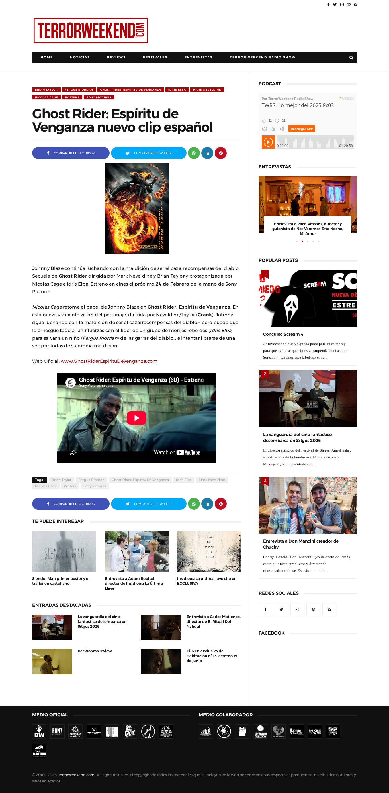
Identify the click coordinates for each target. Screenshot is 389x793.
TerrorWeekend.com (76, 775)
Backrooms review (95, 651)
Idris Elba (177, 89)
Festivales (155, 57)
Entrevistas (199, 57)
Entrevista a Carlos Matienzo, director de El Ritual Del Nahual (214, 621)
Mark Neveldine (207, 89)
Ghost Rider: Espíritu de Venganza (130, 89)
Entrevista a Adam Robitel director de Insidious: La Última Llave (134, 583)
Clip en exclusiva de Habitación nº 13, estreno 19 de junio (212, 655)
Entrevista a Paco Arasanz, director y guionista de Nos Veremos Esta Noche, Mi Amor (307, 228)
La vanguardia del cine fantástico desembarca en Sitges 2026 (102, 621)
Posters (72, 97)
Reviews (116, 57)
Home (47, 57)
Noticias (80, 57)
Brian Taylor (46, 89)
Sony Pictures (99, 97)
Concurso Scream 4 (283, 334)
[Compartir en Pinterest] (221, 152)
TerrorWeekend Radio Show (263, 57)
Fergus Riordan (79, 89)
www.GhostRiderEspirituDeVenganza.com (109, 361)
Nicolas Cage (46, 97)
